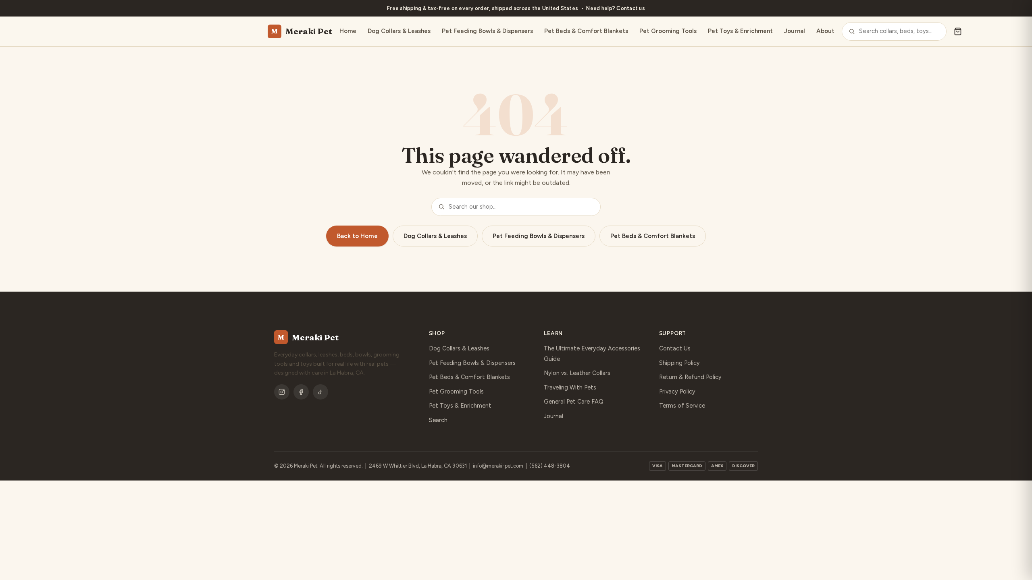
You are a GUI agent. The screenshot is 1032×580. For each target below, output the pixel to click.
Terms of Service (682, 405)
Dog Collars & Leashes (399, 31)
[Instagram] (281, 392)
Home (347, 31)
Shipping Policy (679, 363)
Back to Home (357, 236)
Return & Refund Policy (690, 377)
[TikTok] (320, 392)
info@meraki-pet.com (498, 466)
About (825, 31)
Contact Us (675, 348)
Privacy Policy (677, 391)
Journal (794, 31)
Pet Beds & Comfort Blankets (586, 31)
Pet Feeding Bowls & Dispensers (487, 31)
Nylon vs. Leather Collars (577, 373)
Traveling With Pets (570, 387)
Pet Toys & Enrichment (740, 31)
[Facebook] (301, 392)
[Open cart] (958, 31)
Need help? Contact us (615, 8)
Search (438, 420)
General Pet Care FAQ (573, 401)
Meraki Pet (301, 31)
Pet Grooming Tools (668, 31)
